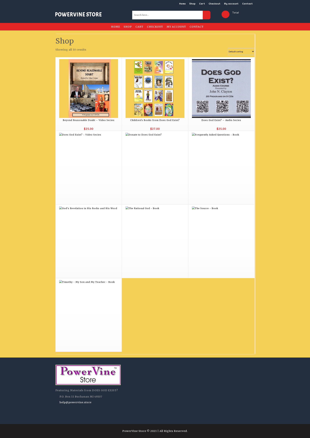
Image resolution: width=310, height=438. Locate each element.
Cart (202, 3)
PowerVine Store (78, 14)
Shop (192, 3)
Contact (247, 3)
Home (182, 3)
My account (231, 3)
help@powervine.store (75, 402)
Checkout (214, 3)
